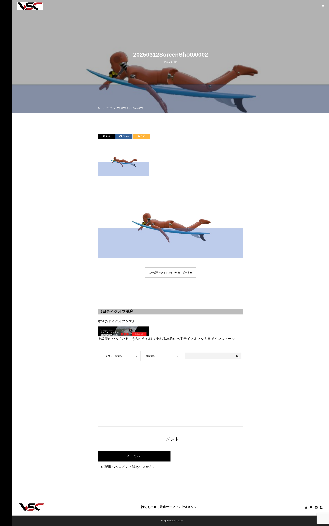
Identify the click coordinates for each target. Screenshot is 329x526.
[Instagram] (306, 507)
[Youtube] (311, 507)
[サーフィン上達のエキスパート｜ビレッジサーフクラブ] (30, 6)
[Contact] (316, 507)
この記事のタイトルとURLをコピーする (170, 272)
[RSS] (321, 507)
